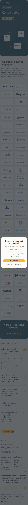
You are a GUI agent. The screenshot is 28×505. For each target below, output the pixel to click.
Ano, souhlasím (14, 260)
